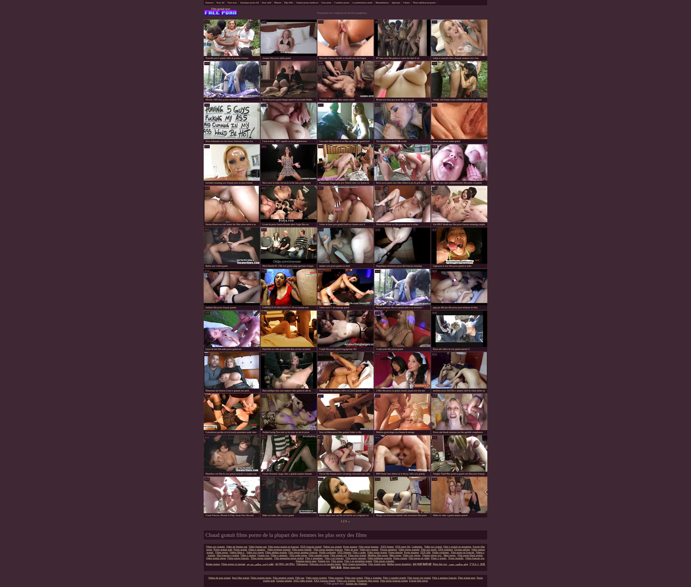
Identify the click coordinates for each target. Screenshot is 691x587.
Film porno (337, 561)
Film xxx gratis (429, 549)
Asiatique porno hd (249, 2)
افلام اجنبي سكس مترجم (260, 564)
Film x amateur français (444, 578)
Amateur (209, 2)
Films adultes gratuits (276, 552)
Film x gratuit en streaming (457, 546)
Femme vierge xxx (432, 555)
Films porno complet (262, 558)
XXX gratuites (445, 549)
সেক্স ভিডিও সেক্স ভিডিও (285, 564)
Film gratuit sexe (220, 8)
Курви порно (213, 564)
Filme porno (221, 552)
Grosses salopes (462, 549)
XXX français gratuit (311, 546)
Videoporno (302, 564)
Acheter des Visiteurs (356, 583)
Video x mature (248, 555)
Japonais (396, 2)
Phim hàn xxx (440, 564)
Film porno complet (384, 561)
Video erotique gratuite (279, 549)
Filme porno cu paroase (233, 564)
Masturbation (382, 2)
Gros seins (326, 2)
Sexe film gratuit (240, 578)
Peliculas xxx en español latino (325, 564)
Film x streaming (314, 558)
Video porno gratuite (408, 549)
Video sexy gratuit (369, 549)
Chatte (406, 2)
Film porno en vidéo (419, 558)
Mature (277, 2)
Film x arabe (359, 552)
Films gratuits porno (261, 578)
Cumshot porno (341, 2)
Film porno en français (462, 552)
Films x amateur (257, 549)
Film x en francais (334, 558)
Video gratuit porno (216, 558)
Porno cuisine (400, 558)
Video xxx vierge (255, 552)
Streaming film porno (368, 580)
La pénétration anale (362, 2)
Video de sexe (351, 549)
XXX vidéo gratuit (302, 580)
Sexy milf (266, 2)
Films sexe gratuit (357, 555)
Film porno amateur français (302, 552)
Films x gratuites (372, 578)
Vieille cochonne (327, 552)
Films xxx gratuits (215, 546)
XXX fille (425, 552)
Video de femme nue (236, 546)
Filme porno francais (238, 558)
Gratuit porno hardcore (307, 2)
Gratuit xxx (263, 555)
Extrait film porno (418, 580)
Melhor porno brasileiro (399, 564)
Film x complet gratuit (394, 578)
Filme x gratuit (439, 558)
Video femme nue (258, 546)
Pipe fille (288, 2)
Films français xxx (475, 558)
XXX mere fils (402, 546)
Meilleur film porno (378, 555)
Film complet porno (319, 555)
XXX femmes (344, 552)
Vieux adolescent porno (424, 2)
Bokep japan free (351, 567)
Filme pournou (335, 578)
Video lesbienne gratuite (379, 558)
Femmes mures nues (306, 561)
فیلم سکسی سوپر (458, 564)
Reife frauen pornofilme (354, 564)
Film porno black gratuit (470, 555)
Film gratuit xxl (338, 555)
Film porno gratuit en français (283, 546)
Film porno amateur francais (328, 549)
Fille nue (299, 578)
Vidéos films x (237, 552)
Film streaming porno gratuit (289, 558)
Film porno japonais (356, 558)
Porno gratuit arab (223, 549)
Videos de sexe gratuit (219, 578)
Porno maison (350, 546)
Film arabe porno (298, 555)
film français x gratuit (228, 555)
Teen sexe (232, 2)
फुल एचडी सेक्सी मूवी (422, 564)
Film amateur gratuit (283, 578)
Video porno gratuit (377, 552)
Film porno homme (369, 546)
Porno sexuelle (456, 558)
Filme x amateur (279, 555)
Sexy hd (220, 2)
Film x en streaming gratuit (358, 561)
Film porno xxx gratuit (419, 578)
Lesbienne (417, 546)
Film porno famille (302, 549)
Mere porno (395, 555)
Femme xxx (324, 561)
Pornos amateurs (388, 549)
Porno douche (396, 552)
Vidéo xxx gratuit (433, 546)
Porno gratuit (240, 549)
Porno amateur (411, 552)
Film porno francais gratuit (394, 580)
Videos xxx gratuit (332, 546)
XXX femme (387, 546)
